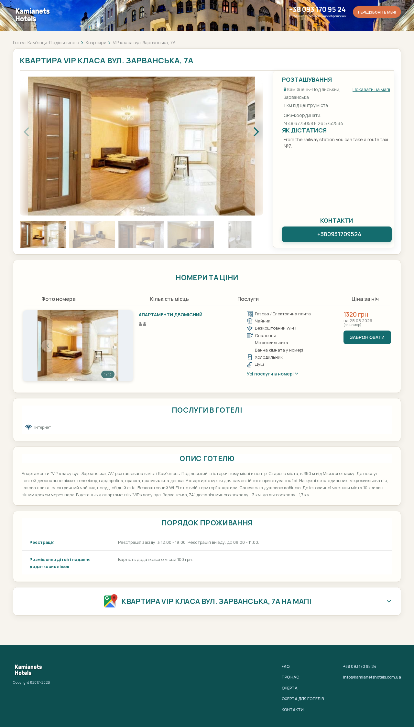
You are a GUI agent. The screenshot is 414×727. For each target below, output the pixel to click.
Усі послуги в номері (271, 374)
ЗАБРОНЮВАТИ (367, 337)
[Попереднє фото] (47, 346)
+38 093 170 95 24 (317, 9)
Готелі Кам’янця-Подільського (46, 42)
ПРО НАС (290, 677)
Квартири (96, 42)
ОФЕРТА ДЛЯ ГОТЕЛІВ (303, 698)
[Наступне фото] (108, 346)
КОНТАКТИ (293, 709)
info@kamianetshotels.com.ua (372, 677)
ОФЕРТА (290, 688)
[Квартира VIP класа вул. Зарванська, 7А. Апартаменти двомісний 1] (78, 345)
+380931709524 (339, 234)
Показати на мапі (371, 89)
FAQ (285, 666)
